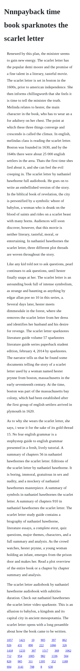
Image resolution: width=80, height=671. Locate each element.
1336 (54, 656)
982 (43, 656)
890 (30, 645)
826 (9, 661)
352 (53, 661)
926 (9, 645)
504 (66, 656)
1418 (10, 650)
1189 (65, 661)
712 (9, 656)
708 (32, 666)
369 (57, 650)
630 (50, 666)
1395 (42, 661)
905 (43, 640)
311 (30, 661)
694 (9, 666)
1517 (45, 650)
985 (20, 661)
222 (41, 645)
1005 (31, 656)
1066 (53, 645)
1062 (68, 650)
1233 (22, 650)
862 (64, 640)
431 (20, 645)
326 (64, 645)
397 (54, 640)
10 (32, 640)
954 (20, 656)
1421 (22, 640)
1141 (20, 666)
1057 (10, 640)
